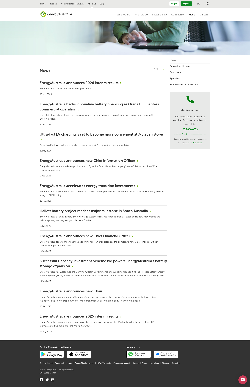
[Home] (56, 14)
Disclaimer (154, 363)
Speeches (175, 78)
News (173, 60)
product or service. (195, 143)
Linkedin (53, 380)
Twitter (47, 380)
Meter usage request (121, 363)
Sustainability (159, 14)
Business (53, 4)
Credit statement (46, 363)
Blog (102, 4)
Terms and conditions (63, 363)
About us (92, 4)
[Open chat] (242, 379)
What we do (141, 14)
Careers (204, 14)
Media (192, 14)
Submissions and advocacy (184, 84)
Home (43, 4)
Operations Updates (180, 66)
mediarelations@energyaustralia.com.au (190, 134)
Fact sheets (175, 72)
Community (177, 14)
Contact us (176, 363)
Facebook (41, 380)
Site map (165, 363)
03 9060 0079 (190, 129)
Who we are (123, 14)
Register (186, 3)
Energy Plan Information (84, 363)
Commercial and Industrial (72, 4)
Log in (174, 3)
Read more (103, 88)
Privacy (145, 363)
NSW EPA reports (104, 363)
